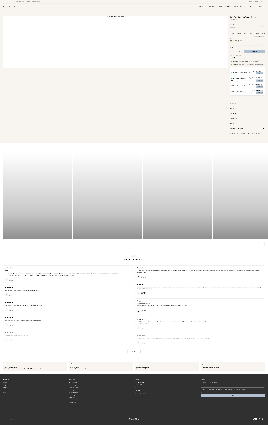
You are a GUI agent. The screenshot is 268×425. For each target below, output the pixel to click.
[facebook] (136, 393)
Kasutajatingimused (74, 395)
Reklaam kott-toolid (8, 390)
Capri (251, 33)
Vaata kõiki (134, 351)
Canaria (263, 33)
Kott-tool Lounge (22, 13)
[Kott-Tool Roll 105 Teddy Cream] (239, 92)
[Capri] (251, 30)
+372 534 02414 (140, 384)
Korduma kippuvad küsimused (76, 400)
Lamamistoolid (15, 13)
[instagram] (138, 393)
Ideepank (5, 382)
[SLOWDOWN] (4, 13)
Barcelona (239, 33)
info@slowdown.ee (140, 382)
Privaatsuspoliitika (73, 392)
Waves (245, 33)
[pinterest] (146, 393)
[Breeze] (257, 30)
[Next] (263, 26)
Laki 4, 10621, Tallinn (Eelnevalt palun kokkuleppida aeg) (148, 386)
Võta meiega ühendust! (253, 1)
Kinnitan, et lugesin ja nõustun (214, 391)
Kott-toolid (9, 13)
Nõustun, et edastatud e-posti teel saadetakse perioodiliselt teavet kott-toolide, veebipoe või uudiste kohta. (225, 389)
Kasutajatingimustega (220, 391)
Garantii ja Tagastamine (74, 385)
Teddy (232, 33)
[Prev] (261, 26)
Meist (4, 392)
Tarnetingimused (73, 390)
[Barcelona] (239, 30)
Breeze (257, 33)
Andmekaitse (72, 397)
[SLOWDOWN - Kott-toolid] (9, 6)
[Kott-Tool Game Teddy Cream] (239, 86)
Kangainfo (5, 385)
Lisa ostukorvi (254, 51)
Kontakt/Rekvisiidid (73, 402)
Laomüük (220, 6)
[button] (259, 243)
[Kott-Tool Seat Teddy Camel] (239, 72)
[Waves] (245, 30)
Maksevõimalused (73, 387)
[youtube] (141, 393)
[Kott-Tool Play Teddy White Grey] (239, 80)
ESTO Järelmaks (73, 382)
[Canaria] (263, 30)
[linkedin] (144, 393)
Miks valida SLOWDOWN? (240, 6)
